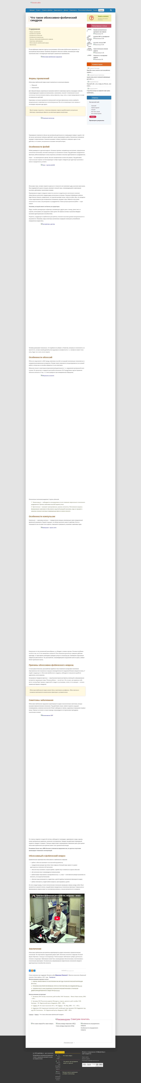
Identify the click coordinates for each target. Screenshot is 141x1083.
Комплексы (73, 10)
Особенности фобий (35, 33)
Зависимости (58, 10)
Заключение (33, 44)
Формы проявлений (35, 31)
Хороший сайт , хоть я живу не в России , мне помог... (99, 84)
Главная (31, 1014)
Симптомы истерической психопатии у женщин (42, 1038)
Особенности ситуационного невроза (89, 1029)
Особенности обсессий (36, 35)
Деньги (66, 10)
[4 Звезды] (64, 970)
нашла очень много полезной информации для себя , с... (98, 78)
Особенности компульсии (36, 37)
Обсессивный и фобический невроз (39, 42)
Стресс (38, 10)
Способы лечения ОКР (99, 42)
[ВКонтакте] (30, 971)
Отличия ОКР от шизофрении (101, 36)
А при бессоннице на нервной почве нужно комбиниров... (98, 91)
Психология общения (85, 10)
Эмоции (32, 10)
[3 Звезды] (63, 970)
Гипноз (95, 10)
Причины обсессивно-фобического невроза (41, 39)
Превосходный (95, 107)
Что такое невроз (48, 1023)
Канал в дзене (86, 1058)
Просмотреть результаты (96, 120)
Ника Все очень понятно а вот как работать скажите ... (98, 71)
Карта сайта (85, 1057)
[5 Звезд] (65, 970)
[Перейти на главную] (70, 2)
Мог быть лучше (95, 111)
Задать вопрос (103, 16)
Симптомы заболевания (36, 41)
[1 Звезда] (62, 970)
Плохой (93, 109)
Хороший (93, 105)
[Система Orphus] (94, 1065)
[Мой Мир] (34, 971)
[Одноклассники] (32, 971)
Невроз (101, 10)
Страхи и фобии (47, 10)
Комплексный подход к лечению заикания (90, 1038)
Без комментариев (96, 113)
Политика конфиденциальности (90, 1060)
